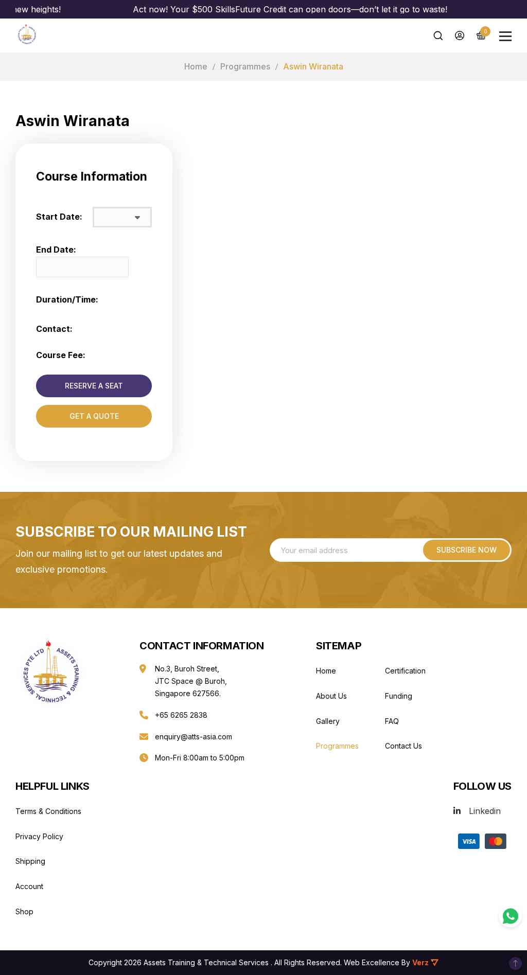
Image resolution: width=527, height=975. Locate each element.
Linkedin (485, 811)
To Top (515, 963)
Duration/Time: (67, 299)
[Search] (438, 35)
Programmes (245, 66)
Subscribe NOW (466, 549)
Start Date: (59, 216)
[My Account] (459, 35)
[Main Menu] (505, 36)
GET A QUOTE (94, 416)
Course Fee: (60, 355)
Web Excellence (371, 962)
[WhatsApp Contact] (510, 916)
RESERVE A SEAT (94, 385)
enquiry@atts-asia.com (193, 736)
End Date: (56, 249)
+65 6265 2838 (181, 715)
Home (195, 66)
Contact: (54, 329)
